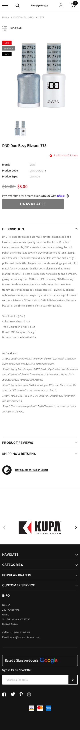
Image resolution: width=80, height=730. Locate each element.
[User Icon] (61, 5)
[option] (40, 75)
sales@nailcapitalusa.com (25, 637)
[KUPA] (40, 527)
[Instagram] (29, 694)
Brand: (6, 164)
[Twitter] (12, 694)
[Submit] (72, 679)
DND (32, 164)
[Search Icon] (18, 6)
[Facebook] (4, 694)
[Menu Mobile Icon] (5, 6)
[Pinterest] (21, 694)
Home (5, 17)
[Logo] (39, 5)
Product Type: (10, 176)
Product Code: (10, 170)
